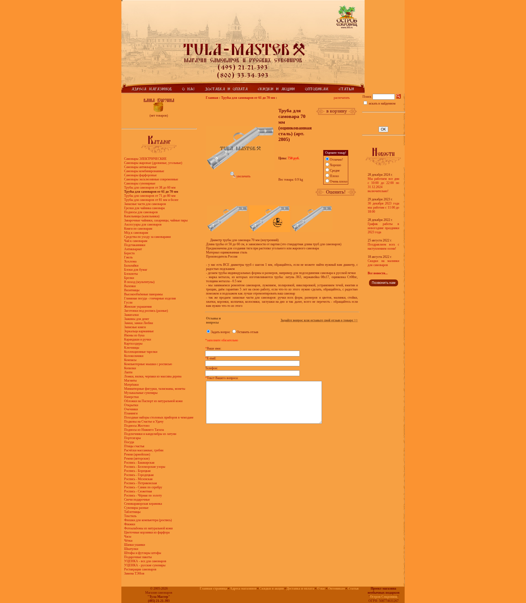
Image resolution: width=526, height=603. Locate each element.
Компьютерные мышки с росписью (148, 364)
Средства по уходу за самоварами (147, 237)
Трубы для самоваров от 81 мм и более (151, 200)
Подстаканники (134, 245)
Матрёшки (131, 384)
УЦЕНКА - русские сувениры (144, 565)
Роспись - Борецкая (137, 471)
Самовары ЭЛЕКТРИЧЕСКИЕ (145, 159)
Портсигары (132, 438)
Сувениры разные (136, 508)
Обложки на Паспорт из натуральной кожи (153, 401)
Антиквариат (133, 249)
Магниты (130, 380)
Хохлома (130, 261)
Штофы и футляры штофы (142, 553)
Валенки (130, 286)
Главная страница (213, 588)
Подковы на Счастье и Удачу (144, 421)
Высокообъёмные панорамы (143, 294)
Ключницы (131, 348)
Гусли (128, 302)
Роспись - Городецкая (139, 475)
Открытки (131, 405)
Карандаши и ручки (137, 339)
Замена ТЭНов (134, 573)
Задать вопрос (220, 332)
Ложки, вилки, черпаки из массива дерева (152, 376)
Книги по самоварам (138, 228)
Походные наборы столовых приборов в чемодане (158, 417)
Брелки (129, 278)
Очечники (131, 409)
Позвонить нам (383, 283)
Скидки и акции (271, 588)
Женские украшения (138, 306)
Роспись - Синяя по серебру (143, 487)
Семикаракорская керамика (143, 504)
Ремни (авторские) (137, 458)
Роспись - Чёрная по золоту (143, 495)
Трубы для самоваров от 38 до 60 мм (150, 187)
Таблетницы (132, 512)
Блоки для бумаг (135, 270)
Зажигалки (131, 315)
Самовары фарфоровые (140, 175)
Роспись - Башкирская (139, 462)
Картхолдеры (133, 343)
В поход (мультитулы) (139, 282)
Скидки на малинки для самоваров (383, 263)
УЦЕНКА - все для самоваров (145, 561)
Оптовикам (336, 588)
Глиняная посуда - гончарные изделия (150, 298)
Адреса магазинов (243, 588)
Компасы (130, 360)
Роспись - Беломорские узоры (144, 467)
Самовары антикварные (140, 167)
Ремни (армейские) (137, 454)
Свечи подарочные (137, 499)
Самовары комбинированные (144, 171)
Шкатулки (131, 549)
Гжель (128, 257)
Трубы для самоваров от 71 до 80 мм (150, 196)
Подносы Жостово (137, 426)
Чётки (128, 541)
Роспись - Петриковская (140, 483)
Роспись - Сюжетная (138, 491)
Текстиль (130, 516)
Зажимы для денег (136, 319)
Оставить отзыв (247, 332)
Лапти (128, 372)
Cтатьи (353, 588)
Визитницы (131, 290)
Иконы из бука (134, 335)
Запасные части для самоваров (145, 204)
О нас (321, 588)
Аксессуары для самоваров (143, 224)
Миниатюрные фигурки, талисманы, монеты (154, 389)
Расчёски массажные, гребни (143, 450)
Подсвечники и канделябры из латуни (150, 434)
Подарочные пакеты (138, 557)
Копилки (130, 368)
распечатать (342, 98)
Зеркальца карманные (139, 331)
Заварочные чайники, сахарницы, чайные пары (156, 220)
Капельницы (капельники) (141, 216)
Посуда (129, 442)
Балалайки (131, 265)
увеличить (243, 176)
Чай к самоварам (135, 241)
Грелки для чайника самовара (144, 208)
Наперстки (131, 397)
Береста (129, 253)
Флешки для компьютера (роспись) (148, 520)
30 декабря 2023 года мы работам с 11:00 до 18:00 (383, 207)
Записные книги (135, 327)
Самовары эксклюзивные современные (151, 179)
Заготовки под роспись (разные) (146, 311)
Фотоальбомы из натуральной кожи (148, 528)
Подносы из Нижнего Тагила (144, 430)
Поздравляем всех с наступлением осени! (383, 246)
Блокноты (131, 274)
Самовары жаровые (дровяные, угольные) (153, 163)
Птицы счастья (134, 446)
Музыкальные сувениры (141, 393)
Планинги (131, 413)
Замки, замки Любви (138, 323)
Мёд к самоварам (136, 233)
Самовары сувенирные (139, 183)
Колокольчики (133, 356)
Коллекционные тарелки (140, 352)
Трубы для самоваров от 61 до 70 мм (248, 98)
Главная (212, 98)
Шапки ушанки (134, 545)
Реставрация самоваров (140, 569)
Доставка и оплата (300, 588)
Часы (127, 536)
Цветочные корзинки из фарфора (147, 532)
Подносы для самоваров (141, 212)
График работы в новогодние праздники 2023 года (383, 228)
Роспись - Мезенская (138, 479)
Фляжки (129, 524)
